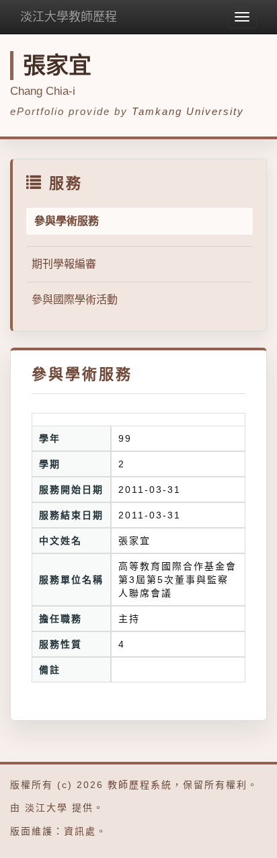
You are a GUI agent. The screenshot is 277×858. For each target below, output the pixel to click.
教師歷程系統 (140, 784)
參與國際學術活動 (75, 299)
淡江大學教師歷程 (68, 17)
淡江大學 (46, 807)
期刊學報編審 (64, 264)
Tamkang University (188, 111)
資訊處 (80, 831)
